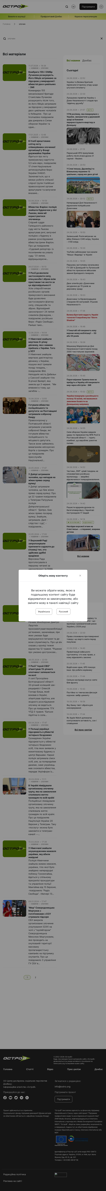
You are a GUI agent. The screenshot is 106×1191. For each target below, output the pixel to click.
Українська (44, 611)
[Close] (80, 575)
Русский (63, 611)
